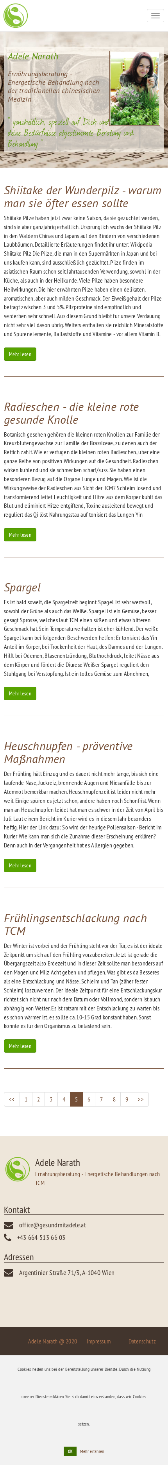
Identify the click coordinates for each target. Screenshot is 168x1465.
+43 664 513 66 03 (41, 1237)
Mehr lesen (20, 354)
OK (70, 1451)
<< (12, 1099)
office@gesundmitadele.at (52, 1224)
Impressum (99, 1341)
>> (141, 1099)
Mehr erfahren (92, 1451)
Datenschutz (142, 1341)
